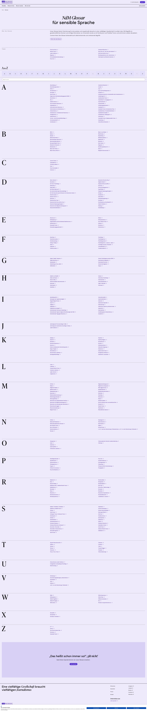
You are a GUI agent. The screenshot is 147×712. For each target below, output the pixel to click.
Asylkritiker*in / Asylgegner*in (104, 99)
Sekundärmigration (54, 530)
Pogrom (52, 466)
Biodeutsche (53, 146)
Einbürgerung (53, 219)
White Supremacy (102, 595)
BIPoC (51, 132)
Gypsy (99, 265)
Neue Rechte (101, 423)
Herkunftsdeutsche (102, 281)
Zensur (51, 628)
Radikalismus (53, 487)
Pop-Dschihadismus (54, 469)
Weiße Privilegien (54, 600)
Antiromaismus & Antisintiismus (57, 109)
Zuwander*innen (53, 634)
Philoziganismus (53, 464)
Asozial (100, 87)
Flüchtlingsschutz (102, 241)
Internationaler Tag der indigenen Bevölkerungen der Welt (62, 312)
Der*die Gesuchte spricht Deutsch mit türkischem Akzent (62, 193)
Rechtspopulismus (54, 496)
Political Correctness (54, 468)
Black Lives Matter (102, 132)
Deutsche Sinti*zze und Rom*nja (57, 202)
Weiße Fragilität (53, 599)
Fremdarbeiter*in (102, 246)
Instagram (130, 686)
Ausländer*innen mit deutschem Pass (106, 109)
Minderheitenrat (101, 389)
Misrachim (100, 396)
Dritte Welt (100, 196)
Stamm (100, 521)
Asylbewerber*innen (102, 98)
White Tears (101, 597)
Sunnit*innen (101, 527)
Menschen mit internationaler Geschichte (59, 404)
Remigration (101, 481)
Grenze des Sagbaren (103, 264)
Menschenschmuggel (54, 406)
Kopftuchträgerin (102, 339)
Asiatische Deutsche (102, 85)
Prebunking (100, 464)
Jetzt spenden (73, 664)
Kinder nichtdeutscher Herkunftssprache (59, 347)
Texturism (52, 550)
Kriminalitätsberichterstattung (56, 57)
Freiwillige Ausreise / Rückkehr (105, 244)
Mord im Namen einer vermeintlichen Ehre (107, 402)
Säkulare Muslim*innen (103, 528)
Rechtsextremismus (54, 494)
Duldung (100, 205)
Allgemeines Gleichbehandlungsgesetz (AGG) (60, 96)
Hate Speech (53, 285)
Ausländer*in (101, 107)
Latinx (51, 364)
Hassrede (52, 283)
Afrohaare (52, 92)
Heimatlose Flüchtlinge (103, 277)
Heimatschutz (101, 279)
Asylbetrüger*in (101, 96)
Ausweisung (101, 120)
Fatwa (51, 244)
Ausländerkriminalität (103, 112)
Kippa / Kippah (53, 349)
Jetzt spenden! (142, 5)
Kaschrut (52, 345)
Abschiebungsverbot (54, 87)
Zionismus (52, 632)
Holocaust (100, 285)
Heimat (100, 276)
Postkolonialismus (102, 460)
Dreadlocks (100, 194)
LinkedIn (130, 688)
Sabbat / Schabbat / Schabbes (56, 506)
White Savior (53, 602)
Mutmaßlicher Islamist (103, 409)
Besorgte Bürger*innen (55, 143)
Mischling (100, 395)
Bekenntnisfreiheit (54, 137)
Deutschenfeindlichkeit (55, 207)
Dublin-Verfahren (102, 204)
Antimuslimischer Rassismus (56, 107)
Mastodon (130, 694)
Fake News (52, 237)
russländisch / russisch (103, 496)
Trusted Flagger (101, 548)
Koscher (100, 343)
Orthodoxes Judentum (55, 448)
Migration (52, 55)
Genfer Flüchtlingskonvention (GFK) (106, 258)
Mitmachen (112, 686)
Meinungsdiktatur (54, 398)
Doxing (99, 193)
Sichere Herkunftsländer (103, 510)
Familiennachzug (53, 241)
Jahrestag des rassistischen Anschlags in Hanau (60, 325)
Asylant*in (100, 92)
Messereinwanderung (54, 408)
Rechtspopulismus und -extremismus (106, 55)
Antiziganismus (53, 114)
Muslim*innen (53, 51)
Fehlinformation (53, 248)
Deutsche (52, 198)
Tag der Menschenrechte (55, 542)
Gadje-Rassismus (54, 260)
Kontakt (112, 694)
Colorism (52, 169)
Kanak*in (52, 339)
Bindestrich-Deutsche (55, 145)
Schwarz (52, 517)
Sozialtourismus (101, 515)
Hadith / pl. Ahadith (54, 276)
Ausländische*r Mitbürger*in (104, 114)
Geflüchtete (52, 265)
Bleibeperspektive (102, 137)
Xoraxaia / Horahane (54, 616)
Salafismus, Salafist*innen (55, 508)
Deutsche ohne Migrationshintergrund (58, 205)
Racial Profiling (53, 483)
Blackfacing (101, 134)
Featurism (52, 246)
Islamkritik (100, 308)
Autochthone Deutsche (103, 122)
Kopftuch (100, 337)
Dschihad (100, 200)
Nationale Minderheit (54, 421)
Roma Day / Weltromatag (103, 487)
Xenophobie (52, 614)
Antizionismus (53, 116)
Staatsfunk (100, 519)
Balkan (51, 134)
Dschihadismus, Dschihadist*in (105, 202)
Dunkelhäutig (101, 207)
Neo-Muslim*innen (54, 425)
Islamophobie (101, 310)
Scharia (51, 510)
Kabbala (52, 337)
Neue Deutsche (101, 421)
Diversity (100, 185)
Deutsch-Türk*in (53, 196)
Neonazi (52, 431)
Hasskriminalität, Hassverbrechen (57, 281)
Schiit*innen (52, 512)
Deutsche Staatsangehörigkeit (56, 204)
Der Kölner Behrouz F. (54, 189)
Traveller (100, 544)
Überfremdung (53, 565)
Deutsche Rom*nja (54, 200)
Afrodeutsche (53, 90)
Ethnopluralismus (102, 219)
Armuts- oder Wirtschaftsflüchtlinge (58, 118)
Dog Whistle (101, 189)
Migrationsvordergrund (103, 385)
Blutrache (100, 141)
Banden (52, 135)
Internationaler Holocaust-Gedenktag (58, 310)
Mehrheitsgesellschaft (55, 396)
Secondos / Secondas (55, 527)
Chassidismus (53, 162)
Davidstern (52, 182)
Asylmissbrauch (101, 101)
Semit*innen (53, 532)
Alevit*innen (53, 94)
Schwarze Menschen (102, 49)
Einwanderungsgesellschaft (56, 227)
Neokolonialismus (54, 429)
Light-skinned (53, 372)
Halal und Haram (53, 277)
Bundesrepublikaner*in (103, 146)
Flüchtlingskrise (101, 239)
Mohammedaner (102, 400)
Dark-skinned (53, 180)
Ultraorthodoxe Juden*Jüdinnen (57, 562)
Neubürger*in (101, 420)
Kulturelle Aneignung (102, 347)
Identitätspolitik (53, 297)
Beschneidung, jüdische (55, 141)
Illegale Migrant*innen (55, 301)
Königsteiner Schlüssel (103, 352)
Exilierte (100, 223)
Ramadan (52, 489)
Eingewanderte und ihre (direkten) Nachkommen (60, 221)
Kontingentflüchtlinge (54, 354)
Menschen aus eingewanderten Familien (58, 400)
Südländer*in (101, 530)
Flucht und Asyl (53, 49)
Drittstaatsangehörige (103, 198)
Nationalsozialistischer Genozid (57, 423)
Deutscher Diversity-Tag (103, 180)
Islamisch (100, 301)
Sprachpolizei (101, 517)
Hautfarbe (52, 287)
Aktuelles (4, 5)
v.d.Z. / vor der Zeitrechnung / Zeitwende (58, 585)
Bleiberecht (100, 139)
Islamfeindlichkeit (102, 299)
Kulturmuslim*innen (102, 350)
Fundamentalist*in (102, 248)
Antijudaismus (53, 105)
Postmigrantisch (101, 462)
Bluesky (130, 690)
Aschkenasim (53, 122)
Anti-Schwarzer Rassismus (56, 103)
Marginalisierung (53, 391)
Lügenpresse (53, 373)
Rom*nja (100, 485)
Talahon (52, 544)
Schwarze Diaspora (54, 523)
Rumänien (100, 491)
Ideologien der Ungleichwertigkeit (57, 299)
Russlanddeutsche (102, 494)
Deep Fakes (52, 187)
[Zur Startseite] (7, 2)
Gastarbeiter (53, 262)
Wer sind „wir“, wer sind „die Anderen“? (106, 51)
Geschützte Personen (103, 262)
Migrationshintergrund (103, 384)
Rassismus (52, 492)
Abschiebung (53, 85)
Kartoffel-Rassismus (54, 343)
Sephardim (100, 506)
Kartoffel (52, 341)
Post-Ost (52, 58)
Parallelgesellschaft (54, 458)
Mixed (99, 398)
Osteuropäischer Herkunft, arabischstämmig (108, 441)
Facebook (130, 692)
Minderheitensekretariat (103, 391)
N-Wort (51, 420)
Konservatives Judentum (55, 352)
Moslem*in (100, 404)
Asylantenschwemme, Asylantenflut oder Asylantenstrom (110, 94)
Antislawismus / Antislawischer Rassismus (59, 112)
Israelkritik (100, 313)
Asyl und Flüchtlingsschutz (104, 90)
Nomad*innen (101, 427)
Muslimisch (100, 408)
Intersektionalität (102, 297)
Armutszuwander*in (54, 120)
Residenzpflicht (101, 483)
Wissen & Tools (11, 5)
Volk (51, 581)
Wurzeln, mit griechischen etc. (104, 602)
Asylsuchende (101, 103)
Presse (111, 691)
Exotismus (100, 225)
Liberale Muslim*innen (55, 368)
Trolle (99, 546)
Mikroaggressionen (102, 387)
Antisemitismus (53, 110)
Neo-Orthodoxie (53, 427)
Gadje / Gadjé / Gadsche (55, 258)
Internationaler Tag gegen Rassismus (58, 313)
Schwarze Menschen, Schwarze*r (57, 525)
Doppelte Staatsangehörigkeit (104, 191)
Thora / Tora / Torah (54, 551)
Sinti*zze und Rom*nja (103, 53)
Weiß (51, 595)
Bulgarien (100, 145)
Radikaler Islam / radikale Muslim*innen (58, 485)
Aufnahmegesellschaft (103, 105)
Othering (100, 443)
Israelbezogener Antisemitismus (105, 312)
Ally (51, 99)
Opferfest (52, 444)
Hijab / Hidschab (102, 283)
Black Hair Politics (54, 148)
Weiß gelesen (53, 597)
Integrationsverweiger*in (55, 308)
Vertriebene (52, 579)
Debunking (52, 185)
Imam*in (52, 302)
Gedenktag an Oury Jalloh (55, 264)
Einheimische (53, 223)
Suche (142, 2)
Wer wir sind (27, 5)
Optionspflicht (53, 446)
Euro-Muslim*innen (102, 221)
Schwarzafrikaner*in (54, 521)
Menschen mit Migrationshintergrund (58, 402)
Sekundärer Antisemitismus (56, 528)
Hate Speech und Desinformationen (106, 57)
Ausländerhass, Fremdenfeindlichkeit (106, 110)
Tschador (100, 550)
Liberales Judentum (54, 370)
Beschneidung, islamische (55, 139)
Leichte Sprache (135, 2)
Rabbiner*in (52, 480)
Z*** (51, 626)
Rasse (51, 491)
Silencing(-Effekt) (102, 512)
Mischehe (100, 393)
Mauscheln (52, 393)
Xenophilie (52, 612)
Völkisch (52, 583)
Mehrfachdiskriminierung (55, 395)
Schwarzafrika (53, 519)
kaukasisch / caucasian (103, 354)
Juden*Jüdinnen (53, 53)
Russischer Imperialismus (103, 492)
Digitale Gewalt (101, 182)
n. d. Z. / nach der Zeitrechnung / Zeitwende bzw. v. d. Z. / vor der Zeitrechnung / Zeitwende (117, 429)
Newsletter (112, 688)
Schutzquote (53, 515)
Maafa (51, 385)
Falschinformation (54, 239)
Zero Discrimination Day (55, 630)
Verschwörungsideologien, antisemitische (59, 577)
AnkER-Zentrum (53, 101)
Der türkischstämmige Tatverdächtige (58, 191)
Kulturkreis (100, 349)
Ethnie (99, 217)
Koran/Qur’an (101, 341)
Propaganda (101, 468)
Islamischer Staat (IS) (103, 302)
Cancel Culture (53, 160)
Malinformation (53, 389)
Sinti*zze (100, 514)
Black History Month (54, 150)
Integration (52, 306)
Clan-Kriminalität (54, 168)
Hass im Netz (53, 279)
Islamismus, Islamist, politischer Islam (106, 306)
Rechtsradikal (101, 480)
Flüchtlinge (100, 237)
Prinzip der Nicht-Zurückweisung (105, 466)
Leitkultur (52, 366)
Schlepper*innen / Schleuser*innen (57, 514)
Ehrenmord (52, 217)
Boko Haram (101, 143)
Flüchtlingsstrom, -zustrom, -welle (105, 242)
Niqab (99, 425)
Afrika (51, 88)
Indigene (52, 304)
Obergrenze (52, 441)
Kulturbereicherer (102, 345)
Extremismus (101, 227)
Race (51, 481)
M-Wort (52, 384)
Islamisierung (101, 304)
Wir (99, 600)
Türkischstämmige (102, 551)
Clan (51, 166)
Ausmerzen (100, 116)
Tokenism (100, 542)
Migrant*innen (53, 409)
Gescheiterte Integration (103, 260)
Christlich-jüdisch (54, 164)
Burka (99, 148)
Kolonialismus (53, 350)
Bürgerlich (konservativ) (103, 150)
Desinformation (53, 194)
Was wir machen (19, 5)
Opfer (51, 443)
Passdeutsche (53, 460)
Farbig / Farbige (53, 242)
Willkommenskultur (102, 599)
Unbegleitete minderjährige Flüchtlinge (58, 563)
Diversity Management (103, 187)
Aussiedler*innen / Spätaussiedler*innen (107, 118)
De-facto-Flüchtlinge (54, 183)
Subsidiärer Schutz (102, 525)
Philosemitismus (53, 462)
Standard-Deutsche (102, 523)
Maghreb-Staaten (54, 387)
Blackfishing (101, 135)
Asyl (99, 88)
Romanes (100, 489)
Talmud (51, 546)
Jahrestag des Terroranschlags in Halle (58, 324)
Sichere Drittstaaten (102, 508)
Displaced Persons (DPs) (103, 183)
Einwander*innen (53, 225)
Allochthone (52, 98)
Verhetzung (52, 575)
